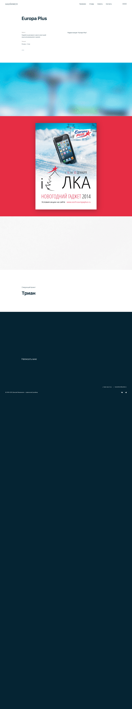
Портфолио (82, 4)
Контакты (109, 4)
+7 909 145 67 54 (107, 387)
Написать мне (29, 359)
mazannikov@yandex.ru (121, 387)
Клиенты (100, 4)
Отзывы (91, 4)
